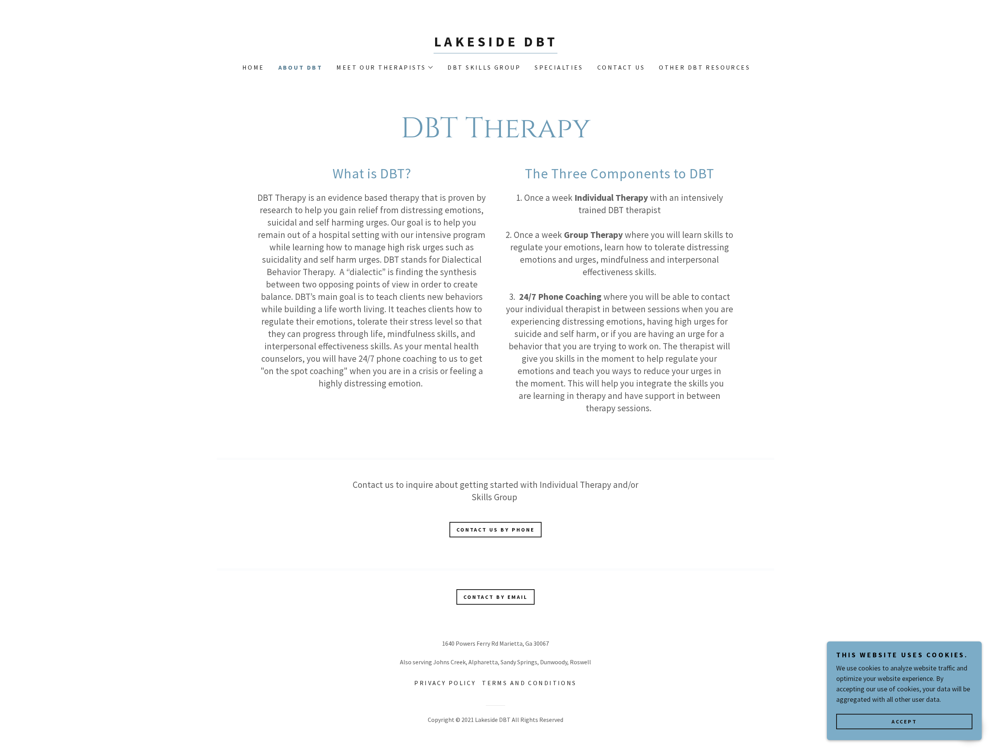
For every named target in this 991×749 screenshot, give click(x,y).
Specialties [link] (559, 67)
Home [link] (253, 67)
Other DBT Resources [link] (704, 67)
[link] (495, 43)
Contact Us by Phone (495, 529)
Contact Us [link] (621, 67)
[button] (384, 67)
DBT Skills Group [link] (484, 67)
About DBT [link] (300, 67)
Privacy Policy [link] (445, 683)
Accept (904, 721)
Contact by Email (495, 596)
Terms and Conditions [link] (529, 683)
